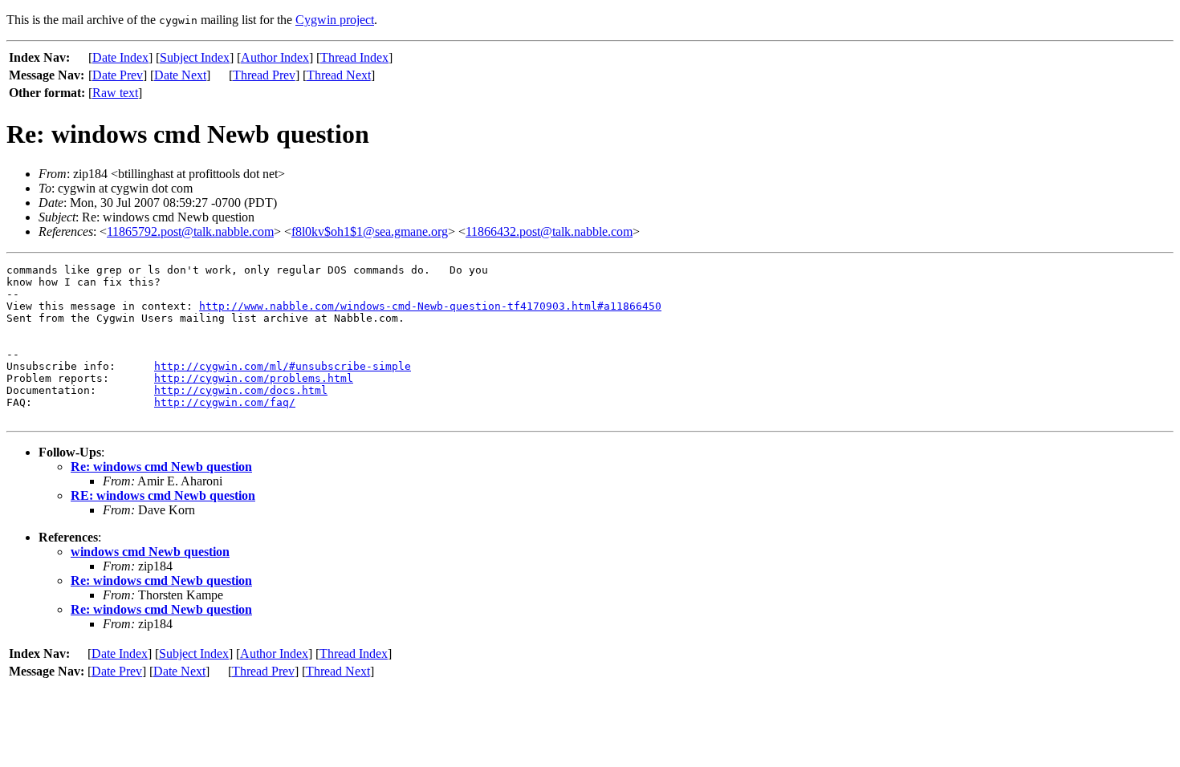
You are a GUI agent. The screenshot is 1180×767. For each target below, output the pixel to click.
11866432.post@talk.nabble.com (549, 231)
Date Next (180, 75)
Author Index (275, 57)
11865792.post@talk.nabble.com (190, 231)
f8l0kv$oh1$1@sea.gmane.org (369, 231)
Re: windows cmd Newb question (161, 466)
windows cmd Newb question (150, 551)
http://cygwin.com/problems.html (253, 378)
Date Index (120, 57)
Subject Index (195, 57)
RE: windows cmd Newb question (163, 495)
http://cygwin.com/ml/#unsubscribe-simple (282, 366)
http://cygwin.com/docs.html (241, 390)
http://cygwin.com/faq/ (224, 402)
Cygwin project (334, 19)
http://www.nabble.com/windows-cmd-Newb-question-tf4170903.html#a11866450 (430, 306)
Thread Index (354, 57)
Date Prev (117, 75)
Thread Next (339, 75)
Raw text (115, 92)
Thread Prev (264, 75)
